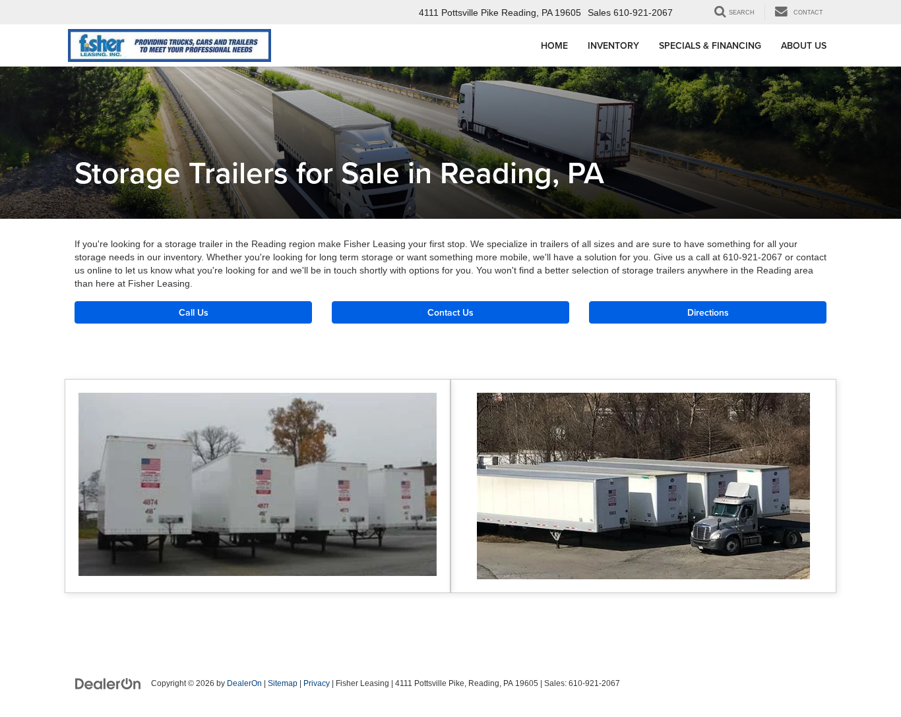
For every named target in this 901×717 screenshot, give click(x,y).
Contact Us (450, 312)
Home (554, 45)
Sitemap (282, 683)
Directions (708, 312)
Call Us (193, 312)
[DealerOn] (108, 682)
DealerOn (244, 683)
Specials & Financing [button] (710, 45)
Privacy (316, 683)
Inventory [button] (613, 45)
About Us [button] (803, 45)
